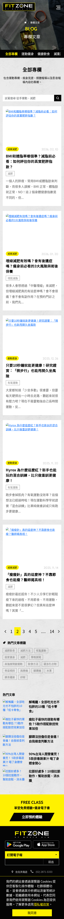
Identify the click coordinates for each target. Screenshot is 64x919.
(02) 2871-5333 (44, 871)
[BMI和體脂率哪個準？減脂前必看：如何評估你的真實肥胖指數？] (32, 126)
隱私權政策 (41, 904)
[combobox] (32, 854)
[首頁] (25, 22)
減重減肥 (12, 149)
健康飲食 (44, 53)
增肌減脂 (13, 278)
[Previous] (5, 631)
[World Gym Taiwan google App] (18, 844)
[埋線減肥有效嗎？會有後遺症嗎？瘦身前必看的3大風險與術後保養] (32, 231)
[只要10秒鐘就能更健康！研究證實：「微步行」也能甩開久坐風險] (32, 335)
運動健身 (28, 53)
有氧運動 (13, 382)
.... (43, 631)
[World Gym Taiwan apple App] (46, 844)
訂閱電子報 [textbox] (14, 855)
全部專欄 (11, 53)
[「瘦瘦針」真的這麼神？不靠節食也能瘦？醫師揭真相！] (32, 545)
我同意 (32, 913)
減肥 (10, 173)
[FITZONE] (19, 7)
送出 (51, 862)
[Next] (59, 631)
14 (52, 631)
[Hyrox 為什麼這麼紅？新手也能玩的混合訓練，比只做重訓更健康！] (32, 440)
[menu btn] (58, 7)
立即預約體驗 (32, 817)
